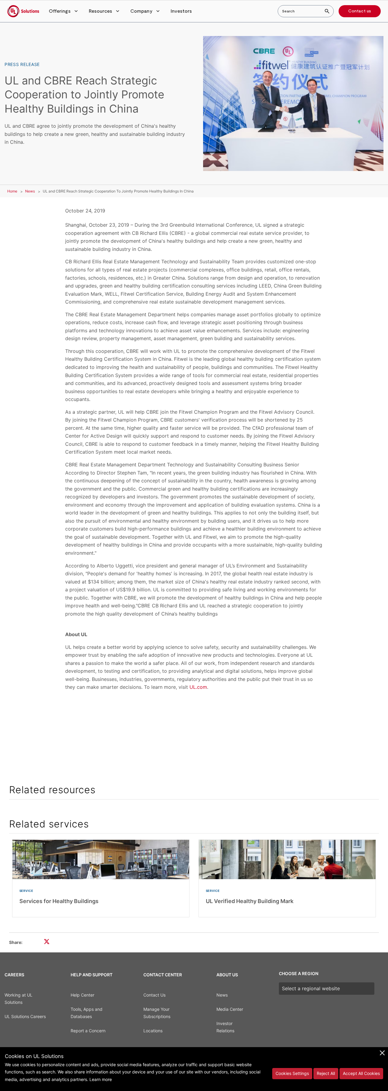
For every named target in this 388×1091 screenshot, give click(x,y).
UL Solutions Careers (25, 1016)
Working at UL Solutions (18, 998)
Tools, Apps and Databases (86, 1013)
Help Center (82, 994)
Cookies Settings (292, 1073)
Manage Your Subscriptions (156, 1013)
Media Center (229, 1009)
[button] (64, 11)
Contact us (359, 11)
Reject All (326, 1073)
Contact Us (154, 994)
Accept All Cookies (361, 1073)
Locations (152, 1030)
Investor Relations (225, 1027)
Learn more (100, 1079)
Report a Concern (88, 1030)
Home (12, 191)
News (30, 191)
